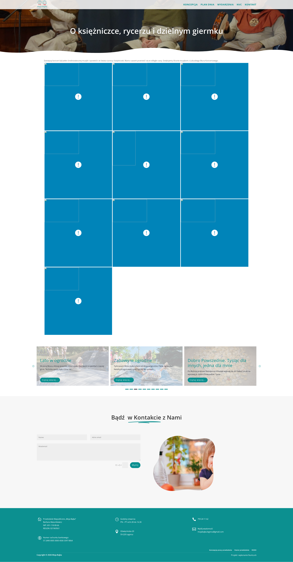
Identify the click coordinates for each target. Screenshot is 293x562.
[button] (260, 366)
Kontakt (250, 5)
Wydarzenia (225, 5)
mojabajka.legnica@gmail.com (211, 532)
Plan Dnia (207, 5)
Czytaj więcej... (50, 380)
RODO (254, 550)
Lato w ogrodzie (55, 360)
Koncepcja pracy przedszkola (220, 550)
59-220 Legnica (126, 534)
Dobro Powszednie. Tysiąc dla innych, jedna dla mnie (217, 362)
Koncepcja (190, 5)
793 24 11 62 (203, 519)
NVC (239, 5)
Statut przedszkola (241, 550)
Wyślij (135, 465)
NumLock (252, 555)
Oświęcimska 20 (127, 531)
